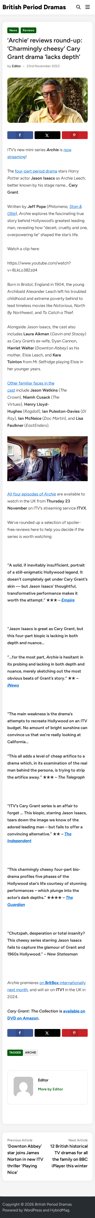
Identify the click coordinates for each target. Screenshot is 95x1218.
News (13, 30)
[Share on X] (47, 135)
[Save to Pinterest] (75, 135)
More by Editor (50, 1089)
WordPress (33, 1210)
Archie (30, 1052)
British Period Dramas (34, 7)
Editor (16, 66)
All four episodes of (31, 494)
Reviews (28, 30)
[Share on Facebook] (20, 135)
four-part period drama (36, 171)
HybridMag (59, 1210)
